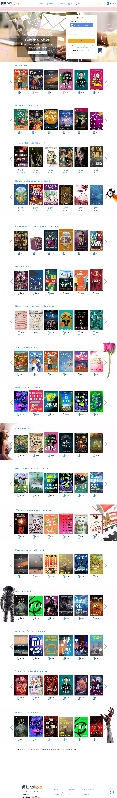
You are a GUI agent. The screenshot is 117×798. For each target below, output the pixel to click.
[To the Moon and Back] (66, 645)
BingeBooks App (57, 794)
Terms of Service (88, 45)
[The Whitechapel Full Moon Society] (51, 119)
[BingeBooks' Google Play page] (36, 797)
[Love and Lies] (96, 361)
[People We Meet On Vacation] (51, 523)
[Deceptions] (81, 401)
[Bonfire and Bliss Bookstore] (21, 79)
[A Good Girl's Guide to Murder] (36, 523)
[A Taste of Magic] (21, 119)
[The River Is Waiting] (21, 645)
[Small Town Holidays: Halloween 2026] (36, 240)
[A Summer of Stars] (66, 361)
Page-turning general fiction (29, 550)
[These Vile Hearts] (81, 442)
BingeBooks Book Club (89, 789)
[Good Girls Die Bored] (96, 401)
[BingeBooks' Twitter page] (26, 791)
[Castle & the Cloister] (96, 442)
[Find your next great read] (12, 3)
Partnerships (56, 791)
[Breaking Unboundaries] (81, 119)
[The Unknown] (96, 726)
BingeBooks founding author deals (32, 181)
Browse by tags (72, 791)
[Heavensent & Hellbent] (21, 684)
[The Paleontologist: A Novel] (36, 156)
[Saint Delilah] (21, 401)
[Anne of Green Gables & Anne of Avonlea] (96, 563)
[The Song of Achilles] (66, 319)
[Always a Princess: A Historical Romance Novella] (96, 119)
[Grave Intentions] (81, 482)
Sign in (114, 3)
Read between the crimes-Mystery (32, 468)
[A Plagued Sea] (21, 605)
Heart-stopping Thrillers (27, 387)
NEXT (81, 41)
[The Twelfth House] (36, 119)
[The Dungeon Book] (36, 442)
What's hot (20, 66)
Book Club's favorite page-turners (31, 631)
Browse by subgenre (73, 792)
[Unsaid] (81, 156)
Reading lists (72, 789)
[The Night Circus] (51, 319)
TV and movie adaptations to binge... (32, 510)
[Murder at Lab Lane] (21, 482)
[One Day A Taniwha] (51, 79)
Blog (70, 794)
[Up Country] (96, 156)
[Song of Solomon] (96, 319)
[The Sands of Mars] (96, 605)
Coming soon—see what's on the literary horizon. (38, 226)
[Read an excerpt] (19, 93)
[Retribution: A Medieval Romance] (21, 240)
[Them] (36, 605)
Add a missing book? (58, 792)
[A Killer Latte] (51, 194)
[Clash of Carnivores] (81, 684)
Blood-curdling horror (26, 712)
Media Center (56, 789)
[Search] (108, 3)
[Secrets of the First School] (21, 280)
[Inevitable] (96, 194)
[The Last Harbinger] (51, 240)
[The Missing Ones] (21, 156)
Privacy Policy (84, 47)
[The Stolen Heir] (51, 156)
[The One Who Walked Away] (51, 401)
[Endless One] (81, 240)
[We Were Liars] (81, 523)
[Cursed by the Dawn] (96, 684)
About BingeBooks (58, 787)
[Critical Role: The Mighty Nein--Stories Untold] (21, 442)
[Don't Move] (21, 523)
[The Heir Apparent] (51, 645)
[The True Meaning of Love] (81, 563)
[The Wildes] (66, 156)
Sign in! (87, 50)
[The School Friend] (66, 280)
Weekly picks (87, 787)
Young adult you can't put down (30, 671)
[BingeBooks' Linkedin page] (31, 791)
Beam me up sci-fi (24, 591)
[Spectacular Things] (96, 645)
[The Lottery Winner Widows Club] (36, 401)
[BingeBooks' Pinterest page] (37, 791)
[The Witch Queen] (66, 442)
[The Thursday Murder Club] (96, 523)
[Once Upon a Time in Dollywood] (81, 645)
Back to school (22, 266)
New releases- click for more (29, 105)
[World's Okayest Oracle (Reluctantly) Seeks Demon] (96, 79)
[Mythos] (36, 319)
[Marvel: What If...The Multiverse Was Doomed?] (51, 605)
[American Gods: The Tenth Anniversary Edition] (21, 319)
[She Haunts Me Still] (51, 726)
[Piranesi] (81, 319)
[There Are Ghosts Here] (81, 79)
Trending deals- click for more (29, 143)
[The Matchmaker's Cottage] (21, 361)
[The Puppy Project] (21, 194)
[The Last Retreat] (66, 401)
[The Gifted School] (81, 280)
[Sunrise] (51, 563)
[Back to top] (112, 792)
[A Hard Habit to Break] (36, 361)
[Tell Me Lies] (66, 523)
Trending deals (72, 787)
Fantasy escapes (23, 428)
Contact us (86, 794)
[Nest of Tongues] (51, 684)
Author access (87, 791)
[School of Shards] (36, 280)
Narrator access (87, 792)
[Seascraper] (36, 563)
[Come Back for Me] (81, 194)
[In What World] (36, 79)
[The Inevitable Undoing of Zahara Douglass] (66, 79)
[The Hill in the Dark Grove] (66, 563)
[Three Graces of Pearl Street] (96, 240)
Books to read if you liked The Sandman (34, 306)
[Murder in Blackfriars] (36, 482)
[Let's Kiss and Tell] (81, 361)
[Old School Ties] (96, 280)
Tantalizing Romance (25, 347)
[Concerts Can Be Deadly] (36, 194)
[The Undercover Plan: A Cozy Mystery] (66, 240)
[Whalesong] (66, 605)
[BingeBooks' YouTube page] (34, 791)
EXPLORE (37, 52)
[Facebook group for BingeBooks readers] (24, 791)
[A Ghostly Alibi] (66, 119)
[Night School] (51, 280)
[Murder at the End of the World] (96, 482)
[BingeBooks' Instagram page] (29, 791)
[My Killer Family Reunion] (36, 684)
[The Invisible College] (66, 194)
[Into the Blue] (36, 645)
